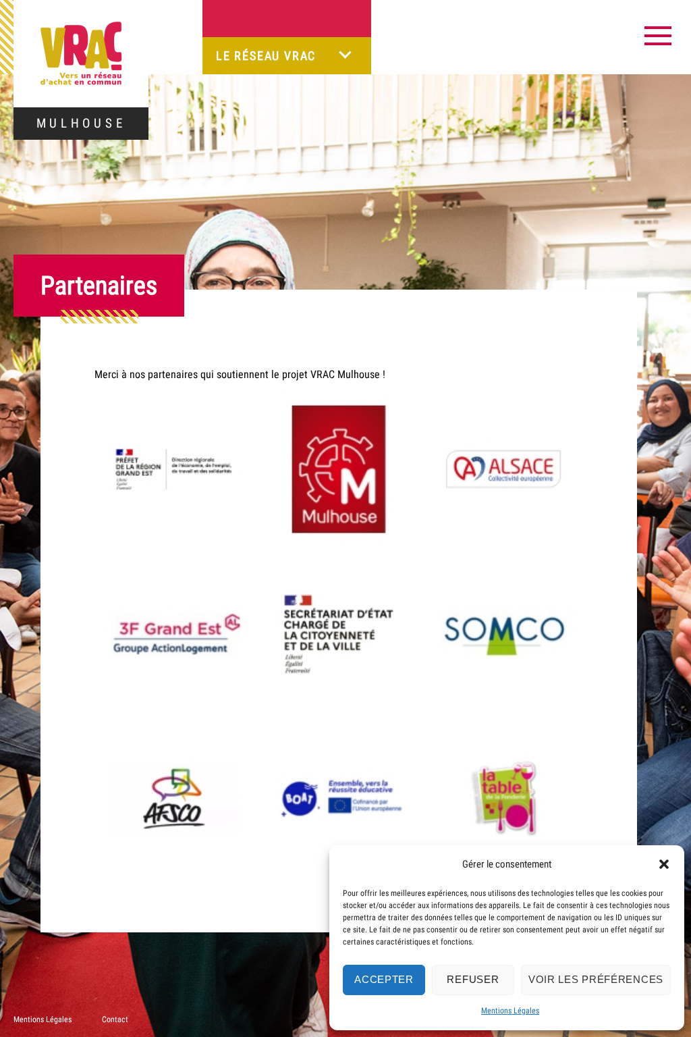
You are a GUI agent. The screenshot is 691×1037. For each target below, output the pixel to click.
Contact (115, 1019)
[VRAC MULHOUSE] (81, 53)
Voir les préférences (595, 979)
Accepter (384, 979)
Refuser (473, 979)
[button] (664, 864)
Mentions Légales (510, 1010)
